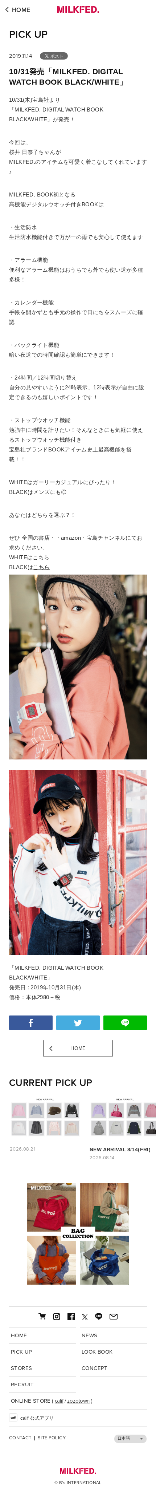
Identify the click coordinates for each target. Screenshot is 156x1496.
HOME (21, 10)
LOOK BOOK (97, 1352)
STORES (21, 1368)
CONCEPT (95, 1368)
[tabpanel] (78, 1234)
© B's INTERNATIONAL (77, 1482)
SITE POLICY (52, 1438)
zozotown (78, 1401)
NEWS (90, 1335)
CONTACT (20, 1438)
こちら (41, 557)
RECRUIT (22, 1384)
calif (59, 1401)
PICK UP (28, 34)
